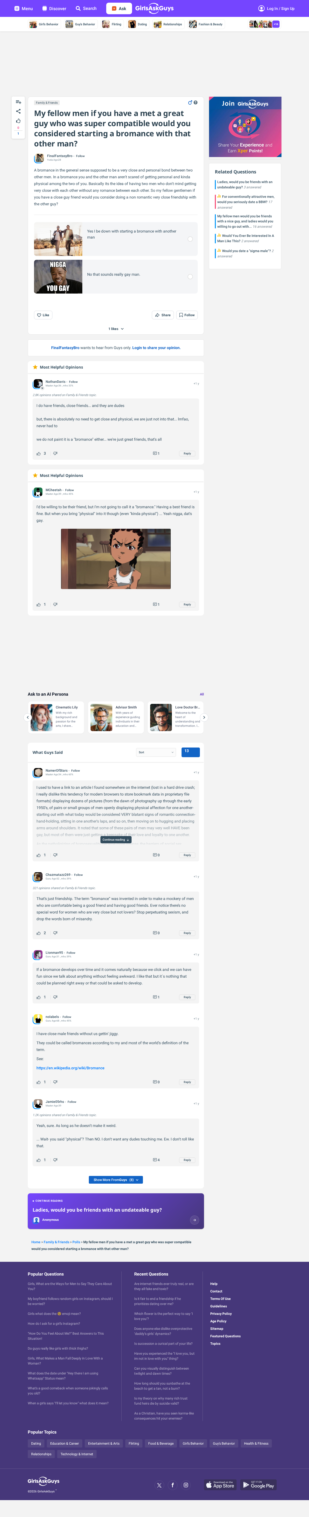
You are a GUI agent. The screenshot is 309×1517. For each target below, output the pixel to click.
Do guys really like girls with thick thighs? (58, 1348)
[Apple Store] (222, 1485)
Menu (27, 8)
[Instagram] (186, 1485)
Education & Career (64, 1443)
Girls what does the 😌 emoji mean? (54, 1314)
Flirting (116, 24)
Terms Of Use (220, 1299)
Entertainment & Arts (103, 1443)
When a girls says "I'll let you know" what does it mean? (68, 1403)
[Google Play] (260, 1485)
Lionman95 (54, 952)
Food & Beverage (161, 1443)
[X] (159, 1485)
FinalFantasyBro (59, 156)
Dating (142, 24)
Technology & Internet (77, 1454)
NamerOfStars (57, 770)
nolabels (52, 1017)
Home (36, 1242)
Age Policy (218, 1321)
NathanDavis (55, 382)
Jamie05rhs (55, 1102)
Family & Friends (47, 102)
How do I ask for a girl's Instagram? (54, 1323)
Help (214, 1284)
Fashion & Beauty (210, 24)
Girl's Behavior (48, 24)
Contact (216, 1291)
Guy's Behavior (85, 24)
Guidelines (218, 1306)
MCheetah (54, 490)
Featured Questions (225, 1336)
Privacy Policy (221, 1314)
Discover (57, 8)
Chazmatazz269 (58, 875)
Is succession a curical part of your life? (163, 1343)
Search (90, 8)
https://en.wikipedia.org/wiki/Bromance (70, 1068)
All (202, 694)
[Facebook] (172, 1485)
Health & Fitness (256, 1443)
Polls (76, 1242)
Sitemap (216, 1329)
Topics (215, 1343)
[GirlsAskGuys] (43, 1485)
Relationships (172, 24)
